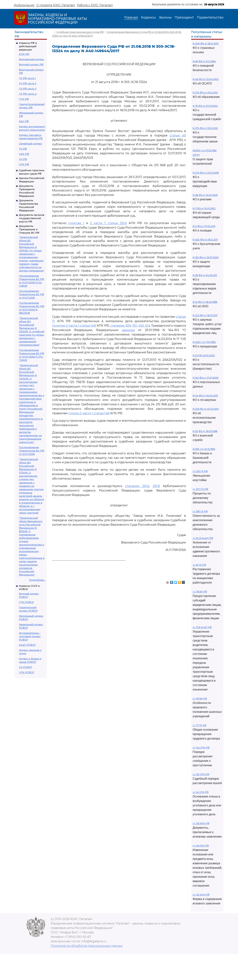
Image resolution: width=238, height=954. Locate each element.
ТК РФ (23, 148)
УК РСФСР (25, 667)
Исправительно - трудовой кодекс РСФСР (30, 636)
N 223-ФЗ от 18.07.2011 (205, 315)
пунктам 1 (76, 223)
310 (134, 325)
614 (147, 325)
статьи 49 (178, 135)
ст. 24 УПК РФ (201, 792)
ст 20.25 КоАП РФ (203, 538)
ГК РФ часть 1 (27, 78)
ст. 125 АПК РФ (201, 894)
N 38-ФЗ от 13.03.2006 (205, 195)
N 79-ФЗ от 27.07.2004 (205, 106)
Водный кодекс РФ (31, 64)
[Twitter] (176, 581)
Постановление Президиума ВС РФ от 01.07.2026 (31, 294)
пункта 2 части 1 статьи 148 (88, 413)
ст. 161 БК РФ (200, 698)
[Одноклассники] (179, 581)
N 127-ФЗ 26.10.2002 (204, 355)
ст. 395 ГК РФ (200, 511)
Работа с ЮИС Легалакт (95, 5)
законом (128, 330)
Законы (165, 17)
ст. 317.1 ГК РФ (200, 489)
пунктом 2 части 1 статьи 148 (74, 325)
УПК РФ (24, 164)
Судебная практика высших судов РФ (80, 31)
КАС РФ (24, 121)
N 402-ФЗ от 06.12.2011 (205, 239)
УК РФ (23, 159)
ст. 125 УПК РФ (201, 774)
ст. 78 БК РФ (200, 591)
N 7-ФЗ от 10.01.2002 (204, 208)
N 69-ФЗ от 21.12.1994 (204, 61)
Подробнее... (37, 579)
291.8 (156, 486)
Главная (131, 17)
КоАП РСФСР (27, 644)
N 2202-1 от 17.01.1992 (204, 342)
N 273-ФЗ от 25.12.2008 (206, 172)
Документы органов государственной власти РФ (31, 218)
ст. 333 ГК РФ (200, 471)
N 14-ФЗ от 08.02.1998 (205, 302)
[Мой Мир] (183, 581)
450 (141, 325)
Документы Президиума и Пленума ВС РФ (29, 229)
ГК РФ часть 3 (27, 88)
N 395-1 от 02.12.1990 (204, 449)
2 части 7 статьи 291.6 (108, 223)
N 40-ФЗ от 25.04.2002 (205, 79)
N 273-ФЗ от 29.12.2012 (205, 92)
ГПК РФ (24, 98)
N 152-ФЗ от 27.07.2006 (205, 377)
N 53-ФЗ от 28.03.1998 (205, 431)
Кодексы (148, 17)
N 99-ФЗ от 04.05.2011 (205, 275)
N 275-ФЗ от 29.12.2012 (205, 128)
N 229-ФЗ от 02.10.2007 (206, 409)
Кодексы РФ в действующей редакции (28, 46)
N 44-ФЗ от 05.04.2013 (205, 395)
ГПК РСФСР (26, 602)
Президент (184, 17)
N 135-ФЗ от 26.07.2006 (205, 257)
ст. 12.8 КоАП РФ (202, 627)
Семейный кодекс (30, 143)
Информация (24, 5)
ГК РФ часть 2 (27, 83)
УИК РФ (24, 153)
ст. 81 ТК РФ (199, 565)
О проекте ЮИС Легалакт (55, 5)
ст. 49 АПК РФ (201, 845)
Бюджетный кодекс (31, 59)
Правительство (210, 17)
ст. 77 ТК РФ (199, 725)
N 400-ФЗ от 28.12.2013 (205, 43)
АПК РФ (24, 54)
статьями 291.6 (137, 486)
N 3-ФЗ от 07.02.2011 (204, 226)
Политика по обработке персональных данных (87, 946)
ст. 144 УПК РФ (201, 747)
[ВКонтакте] (172, 581)
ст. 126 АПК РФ (201, 823)
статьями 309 (120, 325)
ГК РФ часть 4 (28, 93)
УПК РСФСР (26, 672)
